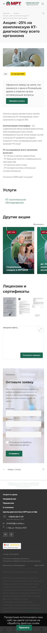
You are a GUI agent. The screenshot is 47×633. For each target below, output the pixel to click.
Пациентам (8, 503)
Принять (24, 627)
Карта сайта (39, 565)
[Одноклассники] (11, 534)
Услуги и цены (10, 494)
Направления (9, 499)
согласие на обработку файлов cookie (23, 622)
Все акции (38, 224)
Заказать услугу (17, 101)
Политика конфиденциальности (16, 559)
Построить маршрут (31, 355)
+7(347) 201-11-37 (32, 3)
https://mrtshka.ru (33, 611)
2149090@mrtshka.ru (15, 523)
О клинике (8, 507)
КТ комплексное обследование (15, 201)
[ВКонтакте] (5, 534)
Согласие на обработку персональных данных (22, 561)
